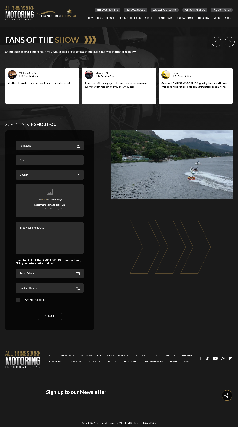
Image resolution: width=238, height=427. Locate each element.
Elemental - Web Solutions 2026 (108, 423)
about (188, 361)
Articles (76, 361)
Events (156, 355)
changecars (130, 361)
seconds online (154, 361)
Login (173, 361)
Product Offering (118, 355)
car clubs (140, 355)
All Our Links (133, 423)
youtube (171, 355)
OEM (49, 355)
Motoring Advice (91, 355)
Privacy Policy (149, 423)
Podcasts (94, 361)
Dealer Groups (66, 355)
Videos (112, 361)
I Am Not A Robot (34, 299)
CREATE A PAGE (55, 361)
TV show (187, 355)
